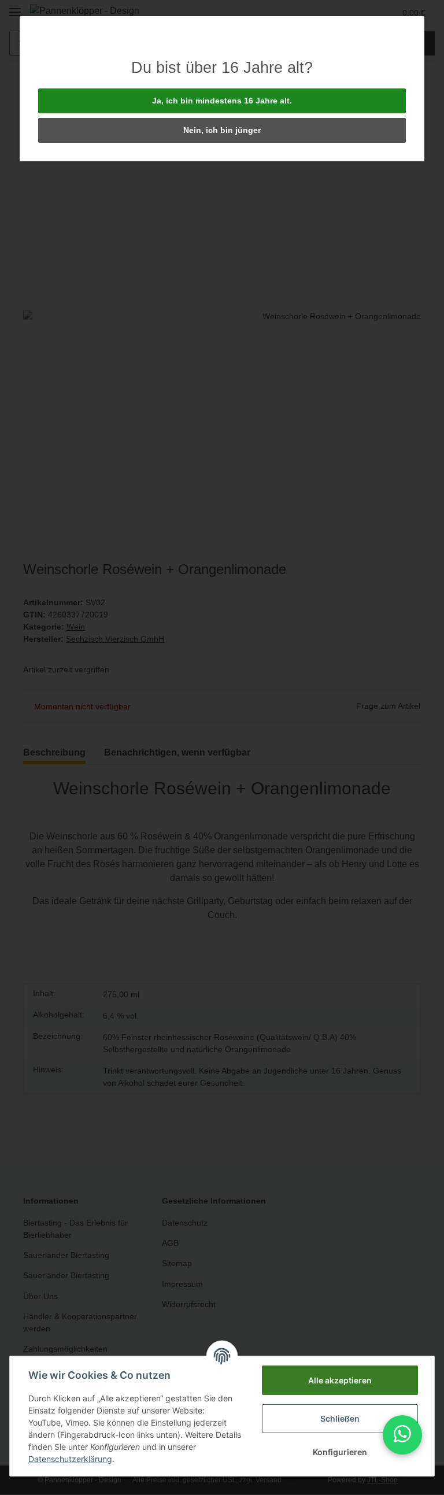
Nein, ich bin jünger (222, 130)
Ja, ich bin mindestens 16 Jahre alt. (222, 100)
